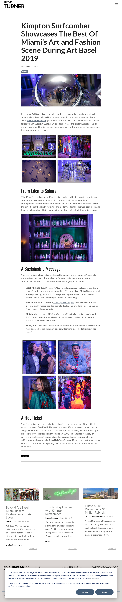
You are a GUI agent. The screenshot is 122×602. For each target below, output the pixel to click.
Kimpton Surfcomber (36, 120)
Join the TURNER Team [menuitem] (71, 567)
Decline (104, 592)
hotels (24, 72)
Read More (33, 549)
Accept (85, 592)
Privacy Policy (94, 578)
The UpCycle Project (64, 302)
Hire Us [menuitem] (38, 567)
